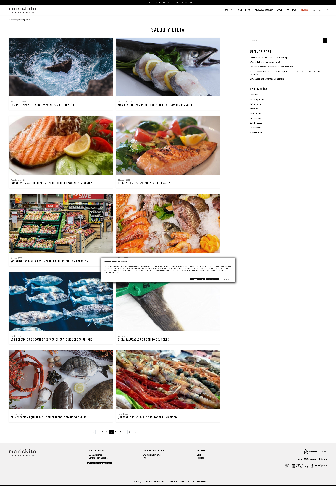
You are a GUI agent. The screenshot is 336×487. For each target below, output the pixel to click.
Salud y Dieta (256, 123)
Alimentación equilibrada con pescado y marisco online (48, 417)
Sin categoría (256, 127)
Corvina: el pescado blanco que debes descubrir (271, 66)
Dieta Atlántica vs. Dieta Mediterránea (144, 183)
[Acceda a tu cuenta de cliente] (320, 9)
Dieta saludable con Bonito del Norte (143, 339)
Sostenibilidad (256, 132)
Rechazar (213, 279)
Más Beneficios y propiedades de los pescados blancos (155, 105)
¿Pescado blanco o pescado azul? (265, 62)
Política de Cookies (177, 481)
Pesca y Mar (255, 118)
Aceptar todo (197, 279)
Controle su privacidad (99, 463)
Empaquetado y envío (152, 455)
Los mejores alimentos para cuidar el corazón (42, 105)
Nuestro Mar (256, 113)
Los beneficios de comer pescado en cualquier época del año (52, 339)
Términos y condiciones (155, 481)
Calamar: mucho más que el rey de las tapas (270, 57)
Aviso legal (137, 481)
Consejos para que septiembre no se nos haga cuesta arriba (51, 183)
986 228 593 (187, 2)
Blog (199, 455)
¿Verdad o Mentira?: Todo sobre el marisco (147, 417)
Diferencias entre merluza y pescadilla (267, 78)
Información (255, 104)
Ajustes (226, 279)
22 (130, 432)
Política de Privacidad (197, 481)
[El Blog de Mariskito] (22, 9)
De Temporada (257, 99)
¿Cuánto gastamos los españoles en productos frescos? (49, 261)
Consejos (254, 94)
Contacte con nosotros (98, 458)
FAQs (145, 458)
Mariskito (254, 108)
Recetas (200, 458)
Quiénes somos (95, 455)
